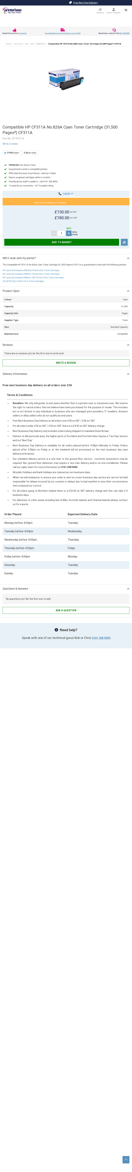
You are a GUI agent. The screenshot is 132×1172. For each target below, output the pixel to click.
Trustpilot (23, 33)
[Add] (69, 233)
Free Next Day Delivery (85, 2)
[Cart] (126, 10)
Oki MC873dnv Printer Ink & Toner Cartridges (23, 281)
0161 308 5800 (124, 33)
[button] (66, 79)
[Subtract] (54, 233)
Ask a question (66, 610)
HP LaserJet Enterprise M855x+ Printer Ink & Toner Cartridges (31, 274)
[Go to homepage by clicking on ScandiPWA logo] (12, 10)
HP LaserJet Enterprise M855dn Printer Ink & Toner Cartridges (31, 270)
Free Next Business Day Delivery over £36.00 (62, 33)
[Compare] (124, 242)
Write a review (10, 143)
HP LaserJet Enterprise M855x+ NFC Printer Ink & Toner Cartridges (33, 277)
